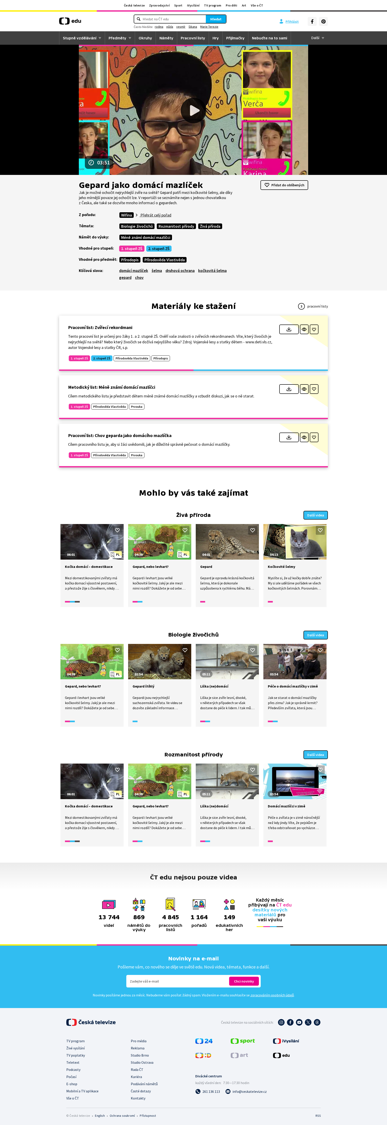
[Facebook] (312, 21)
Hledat (215, 19)
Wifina (126, 215)
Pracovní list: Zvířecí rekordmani (100, 327)
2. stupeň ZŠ (159, 248)
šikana (193, 27)
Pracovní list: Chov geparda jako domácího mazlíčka (120, 435)
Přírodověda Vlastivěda (164, 259)
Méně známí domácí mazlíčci (145, 237)
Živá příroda (210, 226)
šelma (157, 270)
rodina (159, 27)
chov (139, 277)
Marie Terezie (209, 27)
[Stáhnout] (289, 329)
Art (244, 5)
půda (169, 27)
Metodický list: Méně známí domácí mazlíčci (111, 387)
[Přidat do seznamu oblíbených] (314, 329)
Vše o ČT (257, 5)
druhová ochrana (180, 270)
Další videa (315, 515)
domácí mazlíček (133, 270)
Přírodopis (130, 259)
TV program (212, 5)
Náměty (166, 38)
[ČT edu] (70, 22)
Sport (178, 5)
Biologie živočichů (137, 226)
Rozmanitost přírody (176, 226)
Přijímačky (235, 38)
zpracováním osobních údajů (272, 995)
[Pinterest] (323, 21)
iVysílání (193, 5)
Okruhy (145, 38)
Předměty (117, 38)
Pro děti (231, 5)
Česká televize (134, 5)
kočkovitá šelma (212, 270)
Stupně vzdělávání (79, 38)
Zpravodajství (159, 5)
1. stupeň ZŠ (131, 248)
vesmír (180, 27)
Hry (216, 38)
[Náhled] (304, 329)
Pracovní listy (193, 38)
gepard (125, 277)
